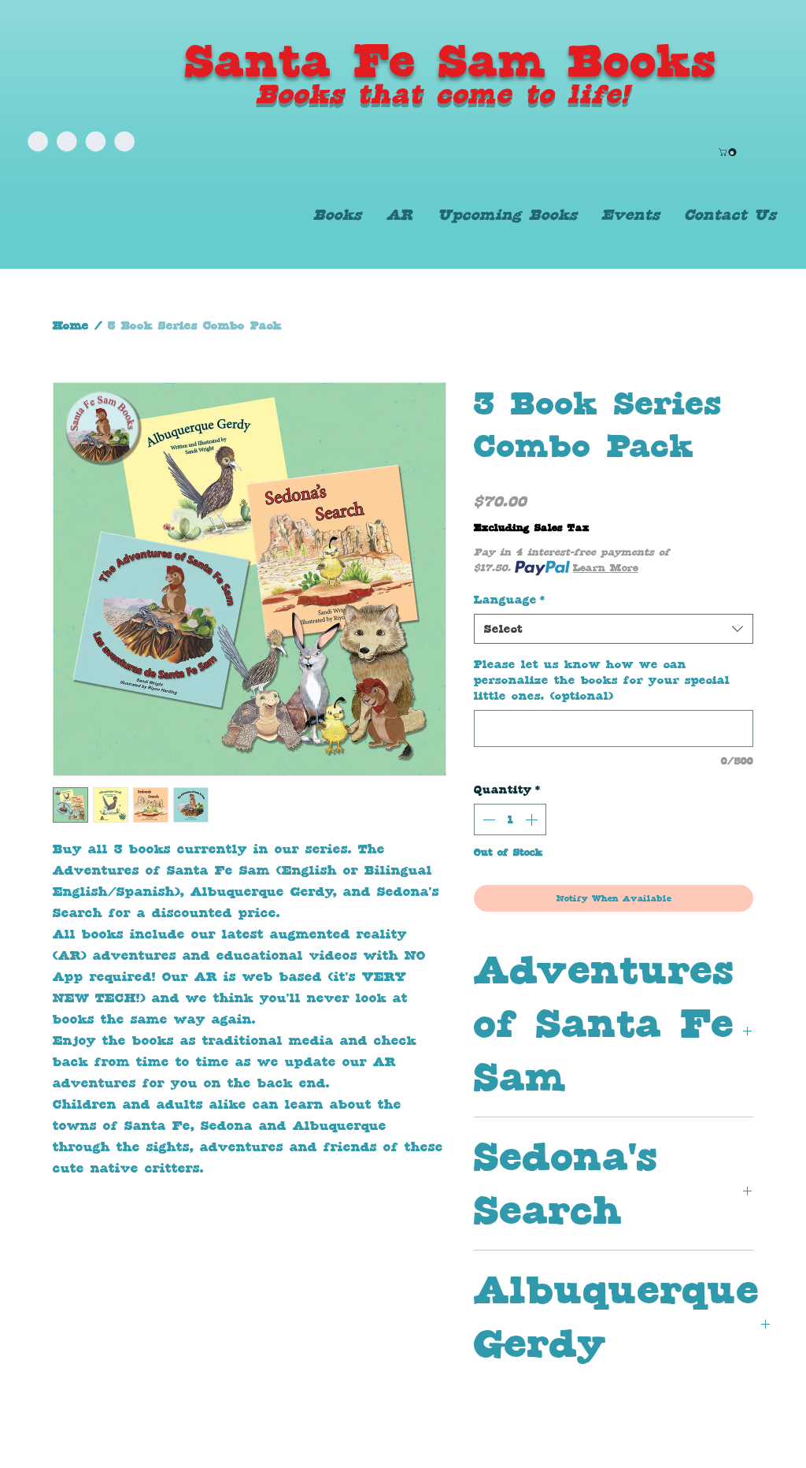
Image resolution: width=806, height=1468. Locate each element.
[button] (728, 152)
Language (509, 600)
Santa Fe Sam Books (451, 60)
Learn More (605, 567)
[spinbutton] (510, 819)
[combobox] (613, 629)
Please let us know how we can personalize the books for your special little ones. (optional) (602, 680)
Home (71, 325)
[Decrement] (487, 819)
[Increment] (533, 819)
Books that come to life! (443, 93)
